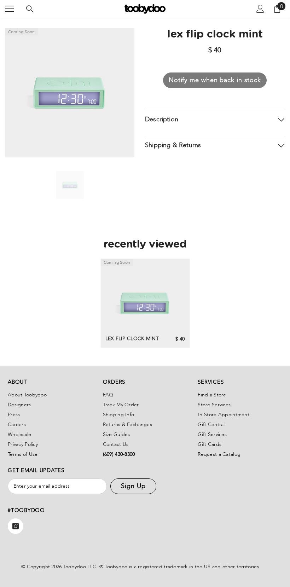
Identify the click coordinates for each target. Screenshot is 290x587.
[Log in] (260, 9)
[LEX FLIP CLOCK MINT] (145, 303)
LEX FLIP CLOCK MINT (132, 338)
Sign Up (133, 486)
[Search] (29, 9)
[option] (69, 185)
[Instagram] (15, 526)
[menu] (9, 9)
